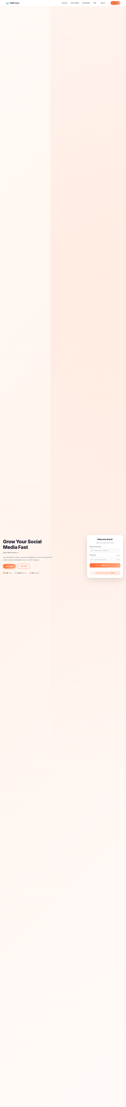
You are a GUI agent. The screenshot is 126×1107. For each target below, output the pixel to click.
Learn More (23, 566)
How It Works (75, 3)
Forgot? (118, 555)
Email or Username (95, 546)
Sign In (103, 3)
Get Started (9, 566)
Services (64, 3)
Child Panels (86, 3)
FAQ (94, 3)
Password (93, 555)
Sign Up (115, 3)
